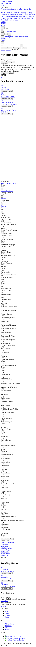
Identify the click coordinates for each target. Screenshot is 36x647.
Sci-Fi (21, 18)
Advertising (8, 626)
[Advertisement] (18, 133)
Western (15, 20)
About (3, 48)
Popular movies (6, 9)
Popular (9, 48)
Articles (21, 37)
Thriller (7, 20)
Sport (28, 18)
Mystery (31, 16)
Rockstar (3, 198)
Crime (3, 14)
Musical (25, 16)
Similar (24, 48)
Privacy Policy (9, 624)
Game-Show (5, 16)
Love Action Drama (7, 191)
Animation (15, 12)
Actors (26, 37)
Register (3, 39)
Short (24, 18)
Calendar (3, 206)
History (11, 16)
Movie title (4, 601)
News (2, 18)
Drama (16, 14)
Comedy (29, 12)
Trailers (16, 37)
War (11, 20)
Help (6, 627)
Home (3, 50)
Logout (3, 40)
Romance (15, 18)
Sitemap (7, 629)
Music (21, 16)
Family (21, 14)
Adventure (8, 12)
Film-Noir (32, 14)
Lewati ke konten (6, 2)
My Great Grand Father (8, 183)
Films (6, 611)
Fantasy (26, 14)
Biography (23, 12)
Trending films (8, 37)
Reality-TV (8, 18)
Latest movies (15, 9)
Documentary (9, 14)
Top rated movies (25, 9)
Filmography (16, 48)
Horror (16, 16)
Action (3, 12)
